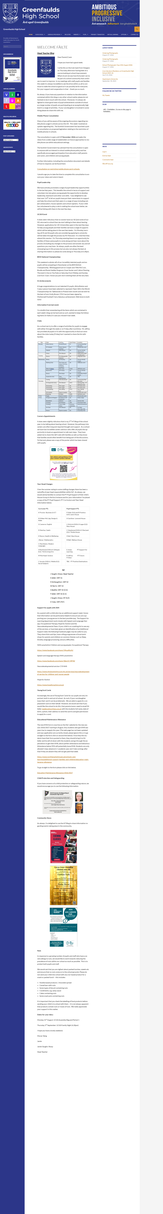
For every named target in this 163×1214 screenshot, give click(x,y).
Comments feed (107, 160)
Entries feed (106, 156)
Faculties (68, 34)
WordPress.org (107, 164)
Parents (76, 34)
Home (30, 34)
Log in (104, 152)
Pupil (84, 34)
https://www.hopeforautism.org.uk (50, 685)
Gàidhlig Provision (54, 34)
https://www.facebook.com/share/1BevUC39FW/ (56, 661)
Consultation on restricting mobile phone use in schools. (58, 169)
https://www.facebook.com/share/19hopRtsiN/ (55, 650)
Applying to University (110, 79)
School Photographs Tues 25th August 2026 (117, 65)
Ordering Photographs (110, 53)
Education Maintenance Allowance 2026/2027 (55, 773)
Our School (39, 34)
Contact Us (134, 34)
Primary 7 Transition (97, 34)
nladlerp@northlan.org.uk (51, 709)
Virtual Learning (112, 34)
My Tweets (106, 95)
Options (123, 34)
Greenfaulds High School (14, 29)
